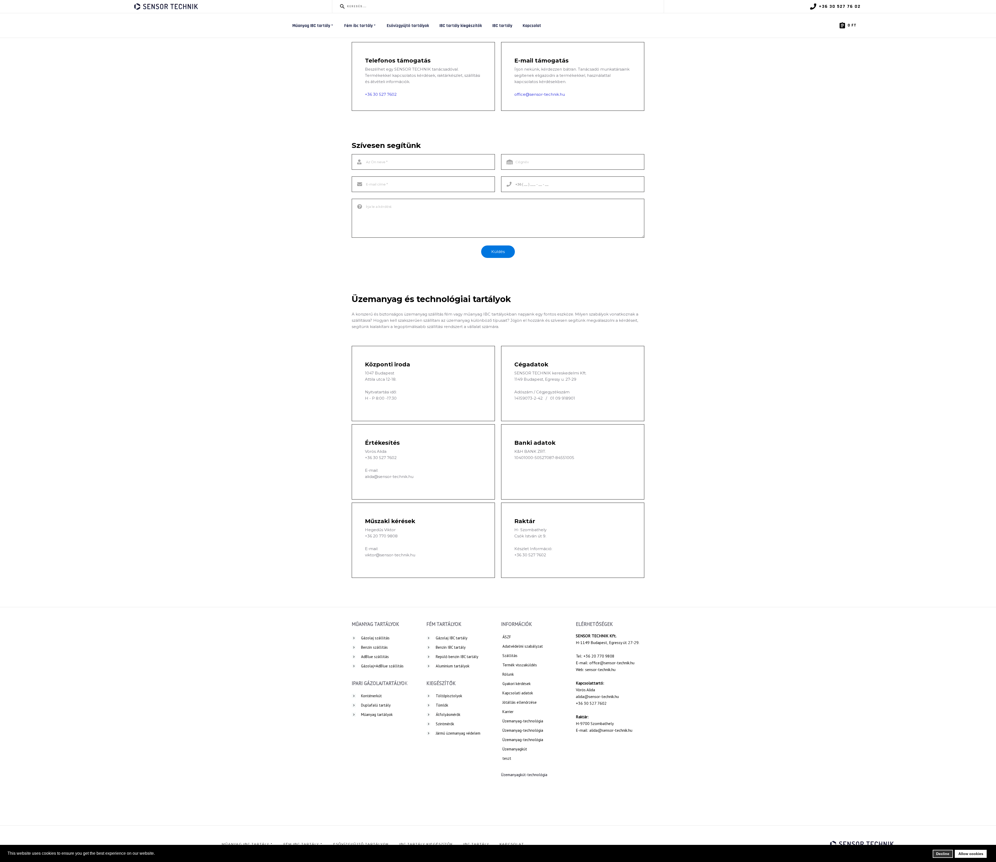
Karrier (508, 711)
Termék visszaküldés (519, 664)
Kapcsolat (532, 26)
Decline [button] (942, 854)
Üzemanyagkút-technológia (524, 774)
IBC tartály (502, 26)
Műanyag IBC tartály (311, 26)
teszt (506, 758)
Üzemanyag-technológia (522, 721)
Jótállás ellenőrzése (519, 702)
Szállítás (509, 655)
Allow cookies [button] (970, 854)
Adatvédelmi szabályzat (522, 646)
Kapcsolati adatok (517, 692)
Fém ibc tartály (358, 26)
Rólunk (508, 674)
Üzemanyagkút (514, 749)
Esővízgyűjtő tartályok (408, 26)
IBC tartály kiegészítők (460, 26)
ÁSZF (506, 636)
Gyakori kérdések (516, 683)
